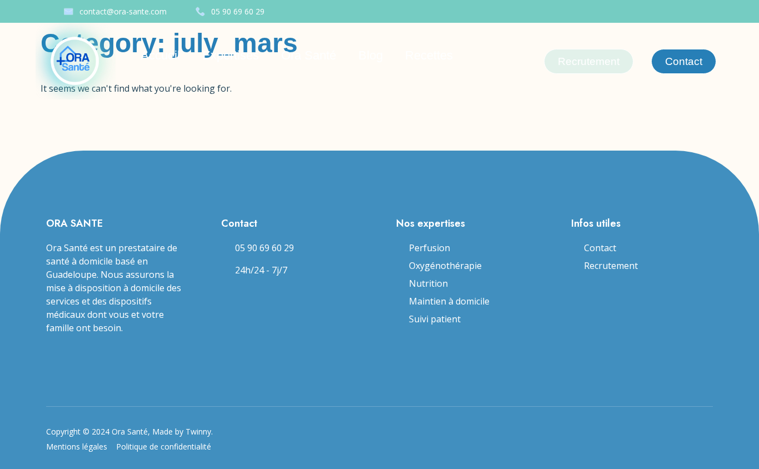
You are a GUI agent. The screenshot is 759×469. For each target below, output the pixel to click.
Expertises (230, 55)
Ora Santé (308, 55)
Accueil (160, 55)
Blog (370, 55)
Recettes (429, 55)
